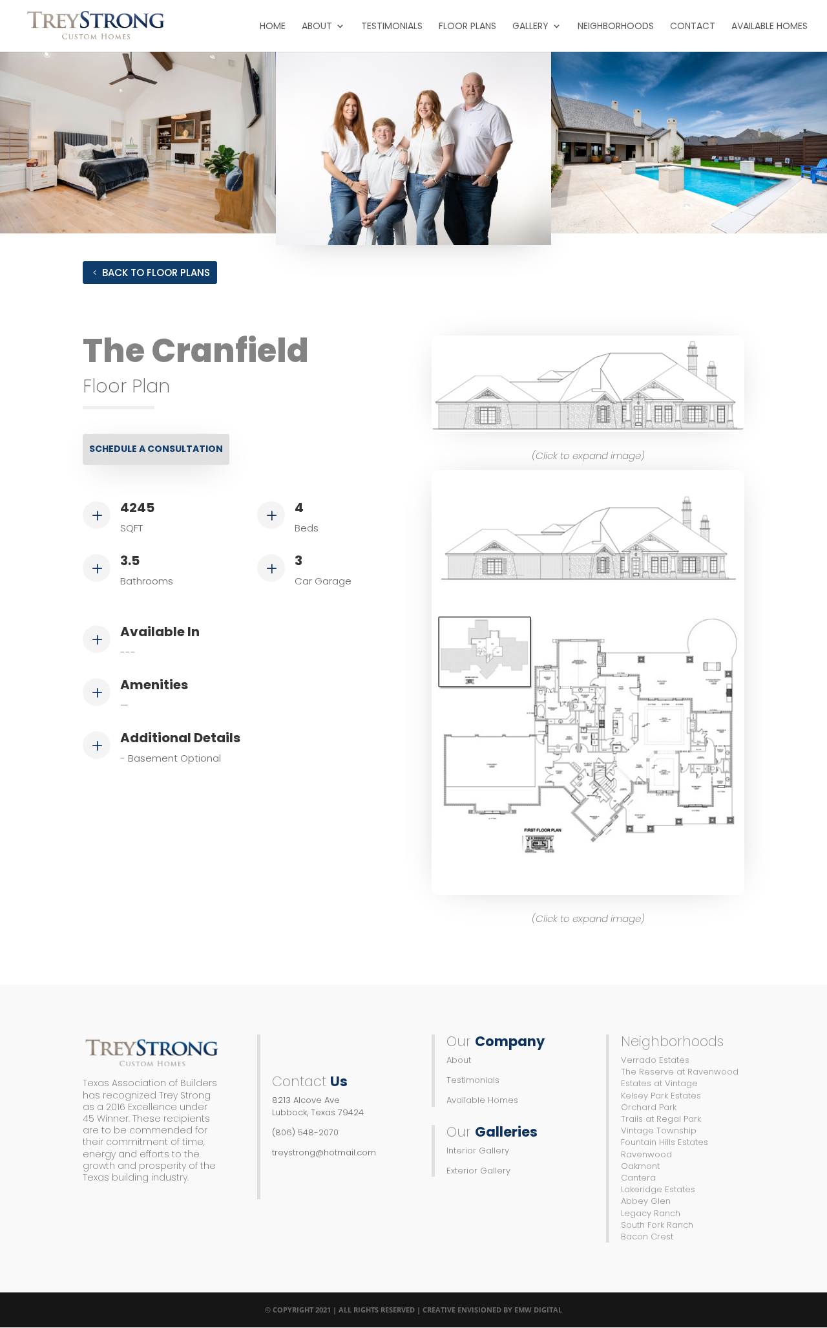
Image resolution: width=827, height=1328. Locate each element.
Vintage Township (658, 1130)
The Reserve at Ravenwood (679, 1072)
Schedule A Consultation (156, 448)
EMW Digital (538, 1309)
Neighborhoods (616, 26)
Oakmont (640, 1166)
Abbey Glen (646, 1201)
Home (273, 26)
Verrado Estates (655, 1060)
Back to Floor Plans (156, 272)
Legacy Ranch (650, 1213)
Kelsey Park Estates (661, 1095)
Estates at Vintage (659, 1083)
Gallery (530, 26)
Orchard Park (648, 1107)
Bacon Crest (647, 1236)
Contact (692, 26)
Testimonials (392, 26)
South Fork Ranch (657, 1225)
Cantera (638, 1178)
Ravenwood (646, 1154)
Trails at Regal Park (661, 1119)
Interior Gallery (477, 1150)
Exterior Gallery (478, 1170)
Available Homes (769, 26)
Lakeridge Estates (658, 1189)
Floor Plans (467, 26)
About (317, 26)
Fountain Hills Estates (664, 1142)
